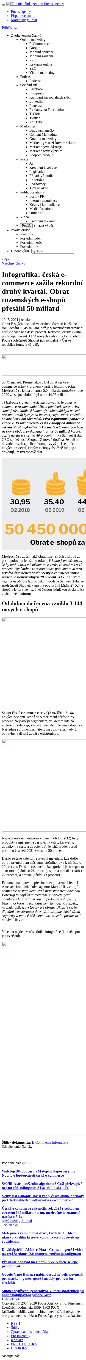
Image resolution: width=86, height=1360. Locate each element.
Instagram (36, 93)
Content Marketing (43, 134)
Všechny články (13, 263)
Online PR (37, 213)
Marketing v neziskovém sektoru (53, 143)
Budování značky (42, 130)
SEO (32, 68)
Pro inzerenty (20, 1336)
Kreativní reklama (42, 221)
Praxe (24, 159)
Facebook (36, 89)
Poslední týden (31, 238)
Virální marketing (42, 72)
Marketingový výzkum (45, 151)
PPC (32, 60)
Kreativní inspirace (43, 167)
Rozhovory (37, 184)
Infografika (60, 1142)
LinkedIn (36, 101)
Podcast (25, 77)
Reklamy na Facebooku (46, 110)
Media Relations (41, 209)
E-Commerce (39, 44)
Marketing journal (24, 20)
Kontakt (17, 1340)
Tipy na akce (38, 188)
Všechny (26, 234)
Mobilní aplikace (41, 52)
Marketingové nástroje (45, 147)
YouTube (36, 122)
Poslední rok (29, 246)
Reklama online (40, 64)
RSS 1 (15, 1323)
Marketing (27, 126)
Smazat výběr (43, 225)
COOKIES (19, 1348)
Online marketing (32, 39)
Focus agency (21, 12)
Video (24, 217)
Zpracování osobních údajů (30, 1332)
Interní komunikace (43, 200)
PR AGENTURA (24, 1344)
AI (31, 163)
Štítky (15, 1328)
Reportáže (36, 180)
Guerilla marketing (42, 139)
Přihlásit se (9, 28)
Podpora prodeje (41, 155)
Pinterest (35, 106)
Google (34, 48)
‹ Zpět (6, 259)
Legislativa (37, 172)
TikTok (34, 114)
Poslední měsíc (31, 242)
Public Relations (32, 192)
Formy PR (36, 196)
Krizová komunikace (44, 205)
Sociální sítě (29, 85)
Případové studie (23, 16)
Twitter (34, 118)
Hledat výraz (21, 251)
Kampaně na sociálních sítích (50, 97)
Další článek (11, 1299)
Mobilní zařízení (41, 56)
